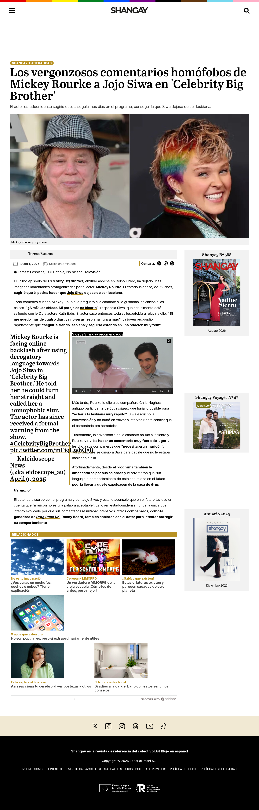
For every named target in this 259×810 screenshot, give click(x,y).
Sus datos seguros (118, 769)
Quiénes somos (33, 769)
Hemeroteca (74, 769)
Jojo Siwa (75, 292)
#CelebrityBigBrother (40, 443)
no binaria (88, 308)
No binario (74, 272)
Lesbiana (37, 272)
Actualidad (41, 63)
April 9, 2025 (28, 479)
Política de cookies (184, 769)
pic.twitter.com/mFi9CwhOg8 (51, 450)
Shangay (19, 63)
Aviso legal (93, 769)
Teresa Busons (40, 254)
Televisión (92, 272)
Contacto (54, 769)
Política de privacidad (151, 769)
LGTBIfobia (55, 272)
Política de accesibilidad (219, 769)
